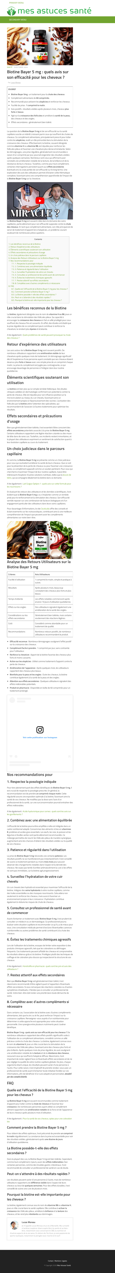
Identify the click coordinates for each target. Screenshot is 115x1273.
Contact (50, 1260)
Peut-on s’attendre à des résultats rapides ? (31, 297)
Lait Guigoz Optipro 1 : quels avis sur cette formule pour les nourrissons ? (39, 485)
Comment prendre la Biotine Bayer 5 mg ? (31, 291)
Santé (9, 67)
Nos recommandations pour (21, 260)
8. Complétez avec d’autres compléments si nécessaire (36, 283)
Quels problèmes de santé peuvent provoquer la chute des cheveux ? (39, 336)
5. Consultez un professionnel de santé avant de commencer (38, 274)
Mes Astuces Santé (64, 1265)
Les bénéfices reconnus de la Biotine (25, 244)
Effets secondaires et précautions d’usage (27, 252)
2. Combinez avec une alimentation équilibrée (32, 266)
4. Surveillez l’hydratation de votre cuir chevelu (32, 272)
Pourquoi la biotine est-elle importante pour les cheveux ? (37, 300)
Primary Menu (16, 2)
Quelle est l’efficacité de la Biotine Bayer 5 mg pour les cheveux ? (40, 288)
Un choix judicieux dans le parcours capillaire (27, 255)
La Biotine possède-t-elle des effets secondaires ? (34, 294)
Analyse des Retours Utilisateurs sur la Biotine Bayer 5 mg (34, 258)
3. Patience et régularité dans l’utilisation (30, 269)
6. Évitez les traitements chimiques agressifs (32, 277)
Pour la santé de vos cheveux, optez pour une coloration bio (39, 1120)
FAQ (11, 286)
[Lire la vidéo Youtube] (40, 200)
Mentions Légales (61, 1260)
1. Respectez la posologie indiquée (27, 263)
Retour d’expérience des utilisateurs (24, 246)
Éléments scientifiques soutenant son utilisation (29, 249)
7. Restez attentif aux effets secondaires (30, 280)
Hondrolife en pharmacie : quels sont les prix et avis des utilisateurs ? (39, 968)
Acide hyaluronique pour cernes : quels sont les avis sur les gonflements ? (39, 813)
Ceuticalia (45, 508)
